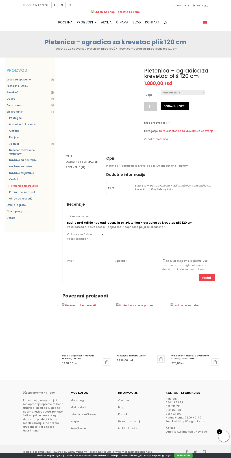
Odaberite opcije (106, 362)
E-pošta (120, 261)
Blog (137, 23)
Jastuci (14, 144)
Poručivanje (78, 428)
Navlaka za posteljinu (23, 160)
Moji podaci (78, 407)
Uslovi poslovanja (129, 421)
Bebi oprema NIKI (38, 452)
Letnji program (16, 205)
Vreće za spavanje (18, 79)
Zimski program (16, 211)
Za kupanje (13, 105)
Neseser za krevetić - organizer (23, 151)
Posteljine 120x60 (17, 86)
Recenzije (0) (75, 167)
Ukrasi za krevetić (20, 198)
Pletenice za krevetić (101, 49)
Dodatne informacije (82, 162)
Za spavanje (76, 49)
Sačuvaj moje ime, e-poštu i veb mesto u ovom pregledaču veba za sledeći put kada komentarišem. (185, 265)
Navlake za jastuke (21, 173)
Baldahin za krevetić (22, 124)
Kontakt (152, 23)
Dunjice (14, 137)
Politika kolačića (128, 428)
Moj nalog (179, 5)
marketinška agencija (137, 452)
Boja (149, 95)
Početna (65, 23)
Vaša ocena (76, 234)
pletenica (162, 139)
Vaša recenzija (77, 239)
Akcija (106, 23)
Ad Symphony (77, 452)
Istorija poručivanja (83, 414)
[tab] (82, 156)
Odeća (10, 98)
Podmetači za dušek (22, 192)
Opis (69, 156)
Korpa (75, 421)
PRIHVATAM (183, 455)
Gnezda (14, 131)
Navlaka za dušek (20, 166)
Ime (70, 261)
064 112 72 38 (35, 5)
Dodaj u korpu (175, 106)
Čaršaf (13, 179)
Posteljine (15, 118)
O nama (122, 23)
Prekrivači (12, 92)
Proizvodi (85, 23)
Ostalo (163, 131)
